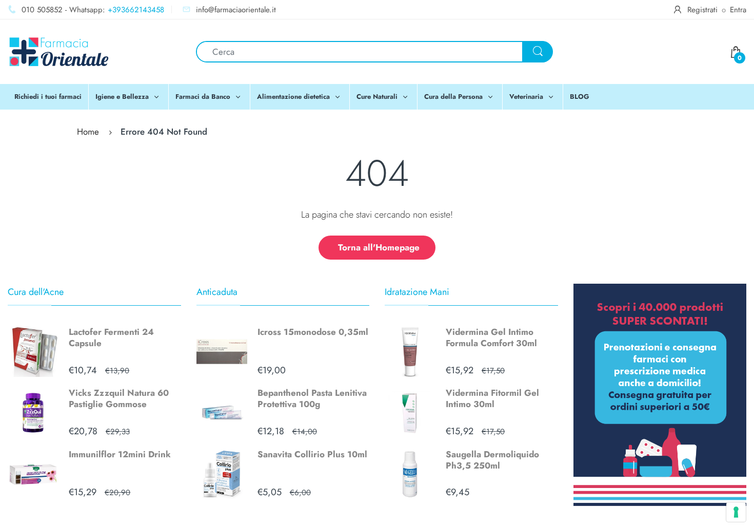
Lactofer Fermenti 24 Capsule (111, 337)
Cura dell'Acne (36, 292)
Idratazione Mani (417, 292)
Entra (738, 9)
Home (88, 131)
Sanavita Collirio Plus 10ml (312, 454)
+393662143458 (136, 9)
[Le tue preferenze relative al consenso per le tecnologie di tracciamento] (736, 512)
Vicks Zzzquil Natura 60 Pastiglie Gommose (119, 398)
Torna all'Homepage (379, 247)
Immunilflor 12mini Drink (120, 454)
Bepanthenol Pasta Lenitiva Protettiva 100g (312, 398)
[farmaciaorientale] (59, 51)
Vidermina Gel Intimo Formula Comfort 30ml (491, 337)
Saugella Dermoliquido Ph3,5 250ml (492, 460)
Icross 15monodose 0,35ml (312, 331)
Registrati (702, 9)
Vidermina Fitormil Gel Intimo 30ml (492, 398)
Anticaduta (216, 292)
